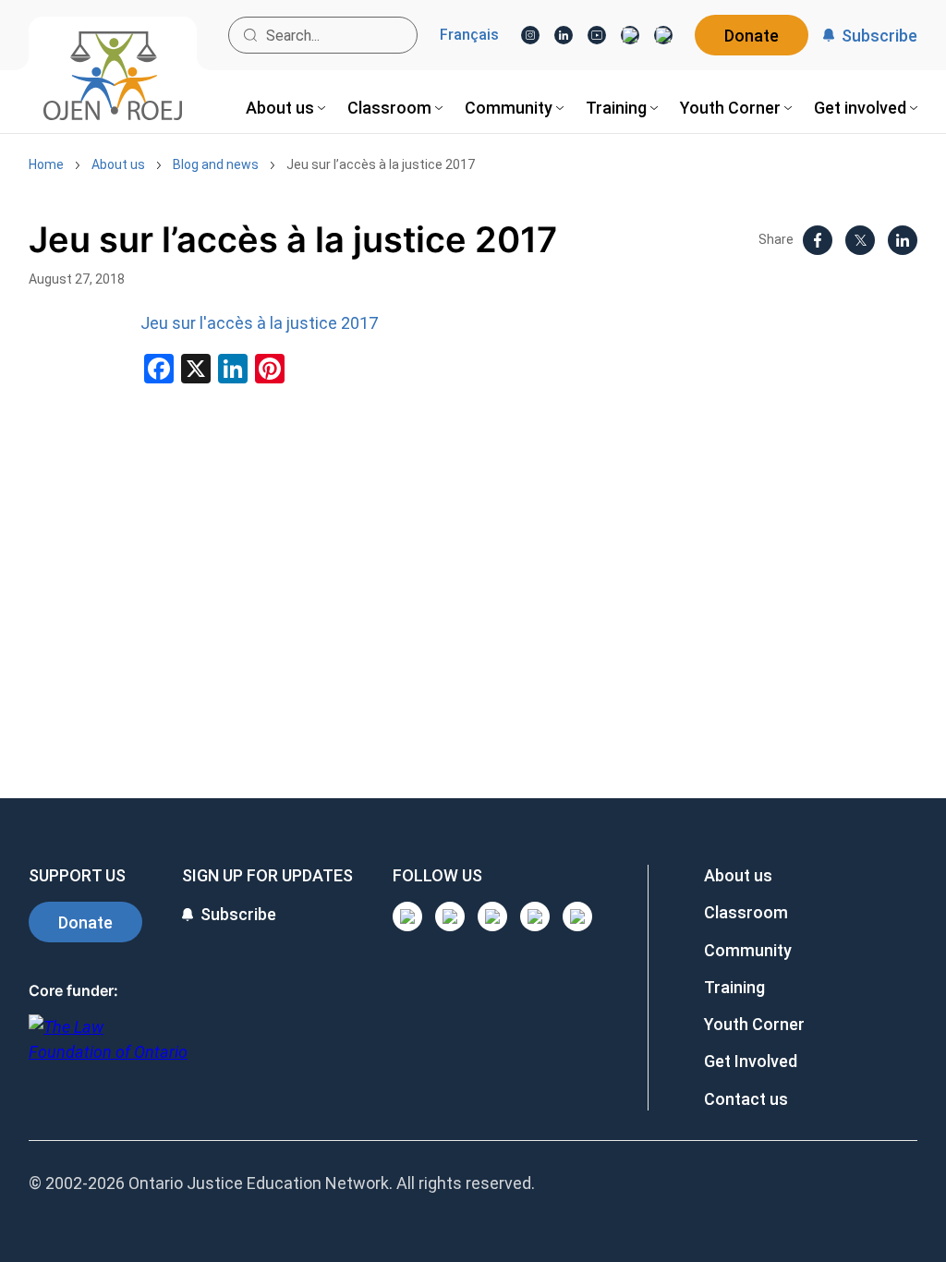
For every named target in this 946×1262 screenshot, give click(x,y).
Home (46, 164)
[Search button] (250, 35)
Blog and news (216, 164)
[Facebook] (663, 35)
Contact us (746, 1099)
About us (118, 164)
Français (469, 35)
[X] (630, 35)
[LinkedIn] (563, 35)
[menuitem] (285, 107)
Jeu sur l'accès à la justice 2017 (259, 323)
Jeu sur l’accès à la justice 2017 (380, 164)
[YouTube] (597, 35)
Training (734, 987)
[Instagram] (530, 35)
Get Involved (750, 1061)
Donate (751, 35)
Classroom (746, 912)
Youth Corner (754, 1024)
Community (748, 950)
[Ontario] (108, 1049)
